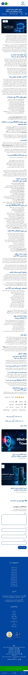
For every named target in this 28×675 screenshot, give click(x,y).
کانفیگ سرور (18, 492)
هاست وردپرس (14, 572)
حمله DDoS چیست (16, 228)
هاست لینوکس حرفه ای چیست (15, 117)
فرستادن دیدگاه (22, 547)
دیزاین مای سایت (9, 668)
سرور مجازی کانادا (14, 584)
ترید (7, 407)
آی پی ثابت (17, 407)
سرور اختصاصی (22, 492)
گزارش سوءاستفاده (14, 621)
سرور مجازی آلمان (14, 574)
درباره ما (14, 613)
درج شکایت (14, 614)
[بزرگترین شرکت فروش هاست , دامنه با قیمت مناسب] (23, 3)
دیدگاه (25, 513)
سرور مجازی (12, 404)
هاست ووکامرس (14, 570)
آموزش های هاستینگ (19, 404)
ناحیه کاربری (14, 624)
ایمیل (25, 533)
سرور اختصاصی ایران (14, 586)
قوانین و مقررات (14, 618)
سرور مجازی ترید (14, 410)
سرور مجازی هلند (14, 576)
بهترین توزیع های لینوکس (7, 145)
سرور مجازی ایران (14, 577)
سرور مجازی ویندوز (6, 410)
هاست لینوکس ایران (21, 249)
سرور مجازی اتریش (14, 582)
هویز (14, 619)
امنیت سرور (11, 407)
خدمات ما (14, 611)
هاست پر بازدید (14, 569)
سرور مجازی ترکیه (14, 581)
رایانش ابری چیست (23, 65)
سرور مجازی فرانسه (14, 579)
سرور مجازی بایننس (22, 410)
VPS (22, 407)
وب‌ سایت (25, 540)
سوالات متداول (14, 616)
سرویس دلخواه (14, 626)
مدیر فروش (21, 401)
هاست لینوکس (14, 567)
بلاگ (14, 623)
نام (26, 527)
